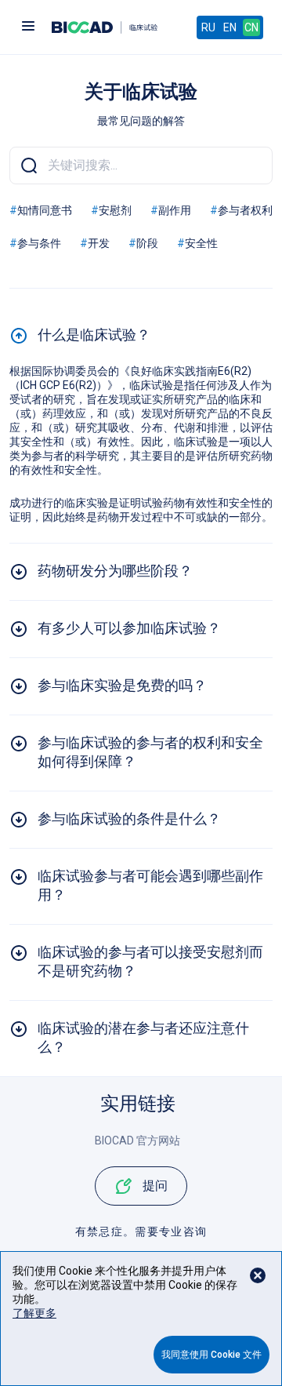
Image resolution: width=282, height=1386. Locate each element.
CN (251, 27)
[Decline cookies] (258, 1275)
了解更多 (34, 1313)
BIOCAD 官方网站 (137, 1140)
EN (230, 27)
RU (208, 27)
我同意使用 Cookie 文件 (211, 1354)
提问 (155, 1185)
